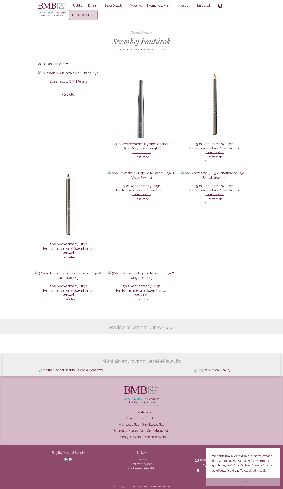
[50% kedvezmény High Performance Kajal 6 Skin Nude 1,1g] (68, 275)
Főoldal (77, 5)
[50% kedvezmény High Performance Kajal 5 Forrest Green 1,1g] (214, 175)
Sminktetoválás (142, 412)
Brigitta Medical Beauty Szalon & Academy (72, 370)
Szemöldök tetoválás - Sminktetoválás (141, 431)
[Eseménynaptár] (220, 5)
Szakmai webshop (141, 463)
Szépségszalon (114, 5)
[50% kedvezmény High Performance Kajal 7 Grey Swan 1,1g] (141, 275)
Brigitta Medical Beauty (213, 370)
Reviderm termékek (154, 49)
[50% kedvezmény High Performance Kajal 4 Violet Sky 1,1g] (141, 175)
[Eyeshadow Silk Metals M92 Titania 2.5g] (68, 73)
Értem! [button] (243, 482)
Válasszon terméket (51, 64)
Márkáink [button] (91, 5)
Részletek (68, 94)
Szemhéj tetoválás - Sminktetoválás (141, 437)
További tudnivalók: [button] (253, 470)
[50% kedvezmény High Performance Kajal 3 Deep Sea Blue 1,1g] (68, 204)
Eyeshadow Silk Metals (68, 81)
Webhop (142, 459)
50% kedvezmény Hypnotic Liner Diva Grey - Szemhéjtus (141, 146)
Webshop (136, 5)
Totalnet (166, 486)
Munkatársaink (204, 5)
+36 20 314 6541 (85, 15)
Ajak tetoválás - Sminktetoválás (141, 424)
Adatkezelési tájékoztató (141, 468)
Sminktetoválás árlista (141, 418)
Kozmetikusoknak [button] (158, 5)
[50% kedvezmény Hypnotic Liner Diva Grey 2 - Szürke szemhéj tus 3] (141, 104)
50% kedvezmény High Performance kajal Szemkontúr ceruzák (214, 148)
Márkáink (135, 49)
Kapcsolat (183, 5)
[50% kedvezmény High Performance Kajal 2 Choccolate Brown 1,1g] (214, 104)
